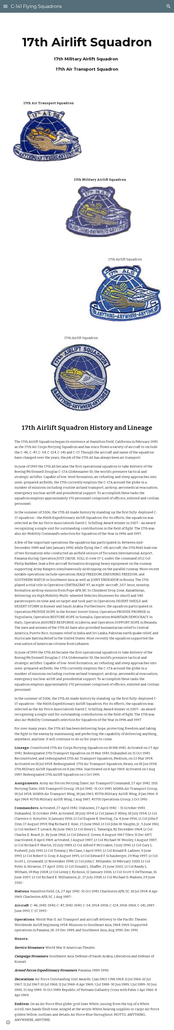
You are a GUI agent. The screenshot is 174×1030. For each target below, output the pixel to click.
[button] (5, 6)
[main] (87, 52)
